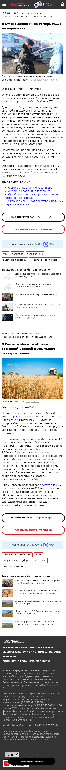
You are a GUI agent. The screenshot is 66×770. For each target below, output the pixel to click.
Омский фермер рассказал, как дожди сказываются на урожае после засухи (34, 622)
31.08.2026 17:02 (10, 333)
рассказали (20, 416)
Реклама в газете (42, 647)
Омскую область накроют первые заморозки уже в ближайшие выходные (37, 581)
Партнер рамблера (30, 754)
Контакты (9, 656)
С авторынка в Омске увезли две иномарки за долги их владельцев (28, 189)
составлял (48, 485)
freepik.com (32, 401)
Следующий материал (32, 761)
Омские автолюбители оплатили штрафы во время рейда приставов (37, 305)
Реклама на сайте (15, 647)
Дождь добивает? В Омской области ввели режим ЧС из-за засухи (37, 612)
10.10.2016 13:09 (10, 13)
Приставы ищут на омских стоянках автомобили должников (33, 285)
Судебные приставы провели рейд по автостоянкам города (32, 196)
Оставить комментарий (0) (33, 229)
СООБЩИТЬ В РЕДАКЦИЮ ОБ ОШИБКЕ (26, 661)
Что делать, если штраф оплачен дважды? (36, 294)
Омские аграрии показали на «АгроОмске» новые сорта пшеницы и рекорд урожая (36, 591)
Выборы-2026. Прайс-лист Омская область (32, 651)
